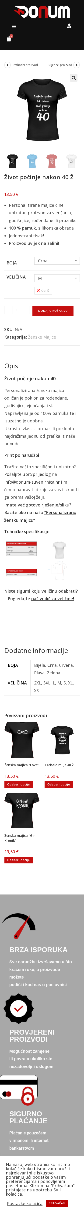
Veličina (16, 277)
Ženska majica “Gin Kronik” (19, 838)
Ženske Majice (42, 337)
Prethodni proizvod (25, 65)
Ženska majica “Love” (21, 765)
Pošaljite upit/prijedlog (27, 474)
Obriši (45, 290)
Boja (12, 263)
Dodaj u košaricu (53, 311)
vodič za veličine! (57, 598)
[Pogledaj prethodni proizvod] (7, 65)
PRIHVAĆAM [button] (57, 1203)
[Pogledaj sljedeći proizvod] (76, 65)
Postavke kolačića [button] (24, 1203)
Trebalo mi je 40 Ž (59, 765)
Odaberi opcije (18, 784)
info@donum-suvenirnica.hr (32, 482)
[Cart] (7, 40)
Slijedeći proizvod (60, 65)
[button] (14, 27)
